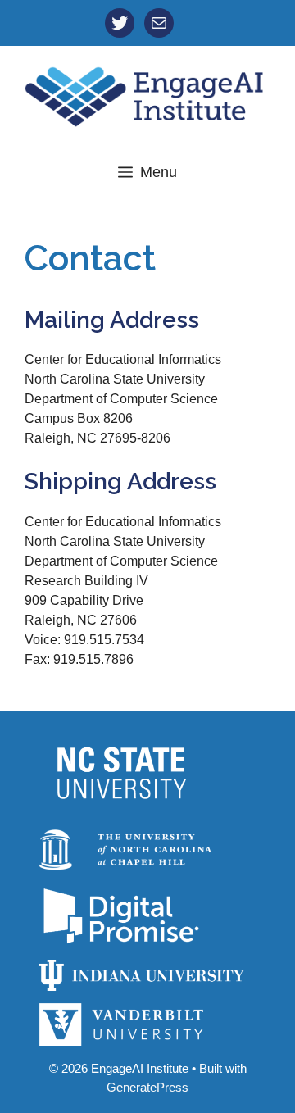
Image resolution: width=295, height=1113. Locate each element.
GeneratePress (147, 1087)
